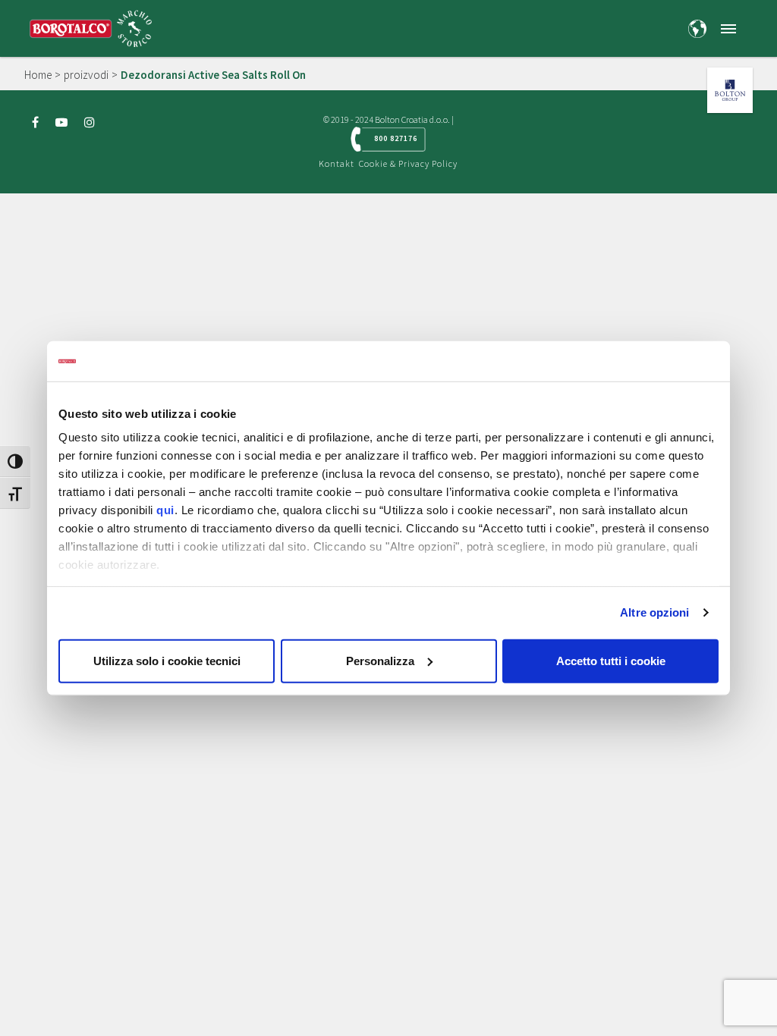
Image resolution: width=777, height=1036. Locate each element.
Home (38, 74)
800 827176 (395, 138)
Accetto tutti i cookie (610, 660)
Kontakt (336, 163)
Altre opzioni (654, 612)
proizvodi (86, 74)
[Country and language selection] (697, 28)
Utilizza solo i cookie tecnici (167, 660)
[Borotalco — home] (90, 27)
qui (165, 510)
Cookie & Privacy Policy (408, 163)
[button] (728, 28)
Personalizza (380, 660)
